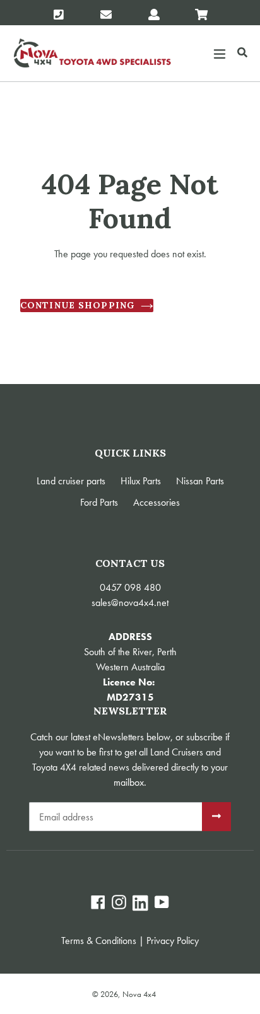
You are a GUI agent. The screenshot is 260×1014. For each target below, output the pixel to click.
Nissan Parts (200, 480)
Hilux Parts (141, 480)
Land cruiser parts (71, 480)
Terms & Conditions (98, 940)
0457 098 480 (130, 587)
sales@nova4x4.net (130, 602)
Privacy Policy (172, 940)
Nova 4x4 (139, 994)
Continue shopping (77, 305)
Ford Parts (99, 502)
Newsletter (130, 711)
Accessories (156, 502)
